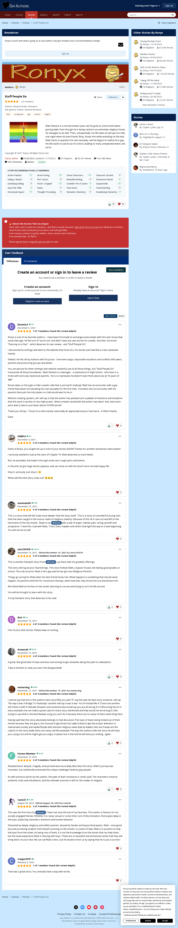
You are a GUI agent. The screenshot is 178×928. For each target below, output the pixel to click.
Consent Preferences (110, 914)
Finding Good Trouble (150, 93)
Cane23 (22, 799)
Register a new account (37, 301)
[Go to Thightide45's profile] (135, 135)
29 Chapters (148, 73)
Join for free (21, 241)
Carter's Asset (146, 124)
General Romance (32, 109)
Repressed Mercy (153, 168)
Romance (32, 106)
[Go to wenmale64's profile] (11, 505)
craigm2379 (24, 859)
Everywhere (161, 15)
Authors (44, 14)
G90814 (21, 436)
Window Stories (147, 54)
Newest (121, 316)
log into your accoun (40, 241)
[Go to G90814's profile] (11, 438)
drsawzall (23, 649)
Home (8, 14)
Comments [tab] (30, 261)
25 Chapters (66, 158)
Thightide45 (148, 137)
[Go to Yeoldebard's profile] (135, 167)
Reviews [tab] (12, 261)
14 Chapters (148, 86)
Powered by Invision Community (89, 923)
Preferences (131, 921)
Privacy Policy (64, 914)
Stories (31, 14)
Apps (78, 14)
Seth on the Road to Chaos (153, 67)
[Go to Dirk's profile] (11, 619)
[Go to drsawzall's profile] (11, 651)
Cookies (92, 914)
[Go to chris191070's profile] (11, 551)
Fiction (122, 87)
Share (99, 97)
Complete (41, 162)
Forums (19, 14)
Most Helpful (110, 316)
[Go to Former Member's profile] (11, 756)
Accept (165, 921)
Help (67, 14)
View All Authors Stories (153, 104)
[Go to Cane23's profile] (11, 802)
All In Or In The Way (148, 134)
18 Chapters (148, 47)
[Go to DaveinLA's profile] (11, 326)
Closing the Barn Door (150, 41)
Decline (148, 921)
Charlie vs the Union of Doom (153, 153)
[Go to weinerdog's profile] (11, 689)
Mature (30, 161)
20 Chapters (148, 100)
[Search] (172, 15)
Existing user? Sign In (147, 5)
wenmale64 (24, 503)
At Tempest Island (148, 143)
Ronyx (22, 86)
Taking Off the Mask (149, 80)
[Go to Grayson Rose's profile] (135, 145)
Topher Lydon (149, 127)
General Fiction (20, 106)
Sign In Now (93, 297)
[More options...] (120, 324)
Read (55, 14)
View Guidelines (115, 269)
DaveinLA (23, 324)
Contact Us (79, 914)
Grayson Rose (149, 146)
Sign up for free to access (87, 227)
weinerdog (24, 687)
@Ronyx (56, 522)
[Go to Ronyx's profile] (17, 87)
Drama (20, 109)
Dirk (20, 617)
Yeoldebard (148, 169)
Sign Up (169, 5)
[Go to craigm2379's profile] (11, 861)
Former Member (27, 753)
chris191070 (24, 549)
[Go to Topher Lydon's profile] (135, 125)
